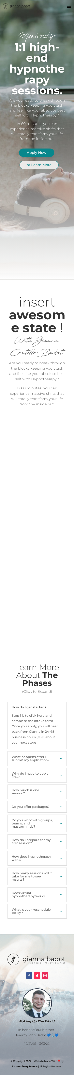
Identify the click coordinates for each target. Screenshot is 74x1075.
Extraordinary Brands (24, 1066)
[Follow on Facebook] (29, 975)
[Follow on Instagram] (45, 975)
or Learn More (39, 165)
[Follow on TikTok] (37, 975)
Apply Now (36, 152)
